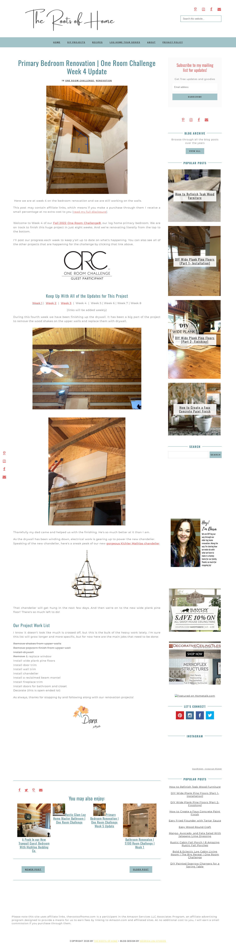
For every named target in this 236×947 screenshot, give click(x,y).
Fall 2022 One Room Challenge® (77, 223)
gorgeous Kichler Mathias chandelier (132, 543)
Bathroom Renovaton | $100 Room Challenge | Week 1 (140, 843)
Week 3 (66, 303)
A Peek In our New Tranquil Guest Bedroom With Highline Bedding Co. (34, 845)
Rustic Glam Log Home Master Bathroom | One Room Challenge (69, 818)
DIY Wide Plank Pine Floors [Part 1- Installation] (195, 261)
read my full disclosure (89, 211)
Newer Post (33, 869)
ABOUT (151, 42)
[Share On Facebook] (19, 790)
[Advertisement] (195, 488)
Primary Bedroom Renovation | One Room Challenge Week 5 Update (104, 820)
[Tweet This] (26, 790)
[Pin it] (33, 790)
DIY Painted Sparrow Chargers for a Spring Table (194, 865)
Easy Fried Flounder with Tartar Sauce (195, 820)
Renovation (104, 80)
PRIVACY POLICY (173, 42)
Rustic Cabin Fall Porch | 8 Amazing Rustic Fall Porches (195, 844)
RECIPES (97, 42)
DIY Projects (76, 42)
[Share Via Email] (41, 790)
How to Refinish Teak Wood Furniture (195, 196)
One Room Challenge (79, 80)
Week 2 (51, 303)
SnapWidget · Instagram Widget (207, 769)
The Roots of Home (105, 941)
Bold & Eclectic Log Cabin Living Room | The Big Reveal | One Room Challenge (195, 854)
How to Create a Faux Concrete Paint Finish (195, 409)
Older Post (141, 869)
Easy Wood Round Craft (195, 827)
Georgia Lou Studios (153, 941)
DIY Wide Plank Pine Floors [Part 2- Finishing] (195, 339)
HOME (56, 42)
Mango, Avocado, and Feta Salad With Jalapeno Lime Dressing (195, 835)
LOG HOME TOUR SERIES (125, 42)
